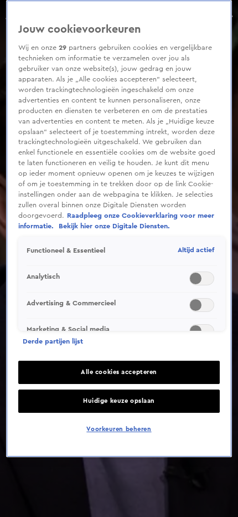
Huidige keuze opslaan (119, 401)
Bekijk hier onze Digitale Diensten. (114, 226)
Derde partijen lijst (53, 341)
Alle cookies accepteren (119, 372)
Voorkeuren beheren (118, 429)
